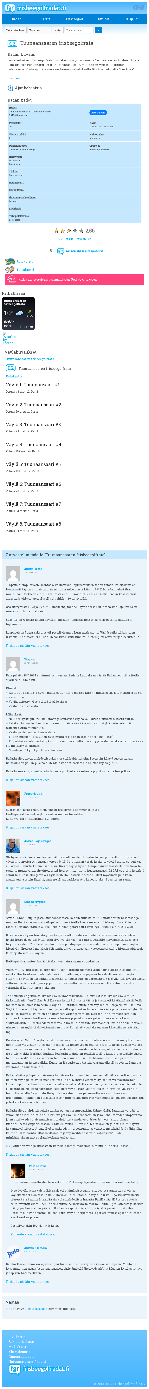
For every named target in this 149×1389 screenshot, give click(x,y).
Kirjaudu (132, 19)
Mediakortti (18, 1347)
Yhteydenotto (19, 1352)
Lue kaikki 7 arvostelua (74, 239)
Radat (16, 19)
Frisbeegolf (74, 19)
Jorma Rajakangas (37, 841)
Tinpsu (29, 659)
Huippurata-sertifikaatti (27, 1361)
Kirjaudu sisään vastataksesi (28, 645)
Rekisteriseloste (21, 1341)
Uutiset (103, 19)
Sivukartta (17, 1337)
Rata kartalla (98, 112)
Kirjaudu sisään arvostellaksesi (85, 250)
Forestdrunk (33, 793)
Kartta (45, 19)
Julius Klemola (35, 1248)
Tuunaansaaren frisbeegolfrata (30, 359)
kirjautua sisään (36, 1309)
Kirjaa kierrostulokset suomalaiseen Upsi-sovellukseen (57, 279)
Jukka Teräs (33, 569)
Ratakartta (24, 261)
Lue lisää (14, 78)
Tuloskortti (25, 270)
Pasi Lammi (37, 1166)
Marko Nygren (35, 902)
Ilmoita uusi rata (21, 1356)
